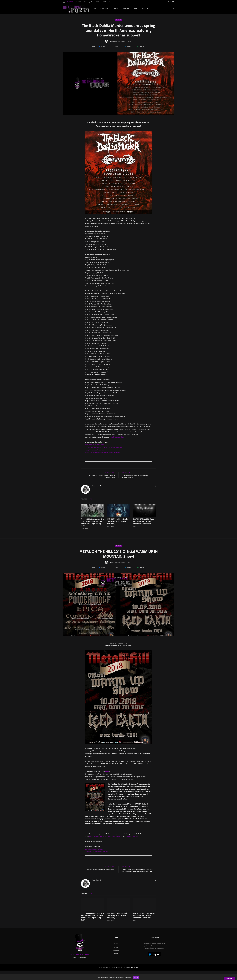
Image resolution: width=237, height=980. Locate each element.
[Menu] (64, 2)
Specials (145, 9)
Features (127, 9)
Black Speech (134, 967)
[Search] (173, 9)
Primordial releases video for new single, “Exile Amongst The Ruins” (135, 476)
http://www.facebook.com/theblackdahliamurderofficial (103, 447)
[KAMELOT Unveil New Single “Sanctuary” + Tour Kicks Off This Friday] (118, 510)
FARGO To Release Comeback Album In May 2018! (101, 869)
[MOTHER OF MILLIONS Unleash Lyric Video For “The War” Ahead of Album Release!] (144, 510)
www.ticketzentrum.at (115, 836)
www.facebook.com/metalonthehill (96, 851)
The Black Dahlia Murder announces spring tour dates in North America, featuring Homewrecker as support (137, 870)
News (94, 9)
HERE (107, 771)
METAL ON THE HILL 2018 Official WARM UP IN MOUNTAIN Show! (102, 476)
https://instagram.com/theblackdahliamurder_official (102, 452)
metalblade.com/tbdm (117, 437)
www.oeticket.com (132, 836)
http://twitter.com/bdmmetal (94, 450)
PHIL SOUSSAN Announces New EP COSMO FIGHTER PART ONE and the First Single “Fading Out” (92, 522)
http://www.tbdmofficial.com (94, 444)
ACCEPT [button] (136, 977)
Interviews (104, 9)
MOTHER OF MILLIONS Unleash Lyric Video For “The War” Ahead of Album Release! (144, 521)
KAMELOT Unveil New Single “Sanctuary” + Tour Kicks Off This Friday (93, 2)
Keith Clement (113, 41)
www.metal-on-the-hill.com (98, 836)
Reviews (115, 9)
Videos (136, 9)
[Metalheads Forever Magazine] (76, 9)
